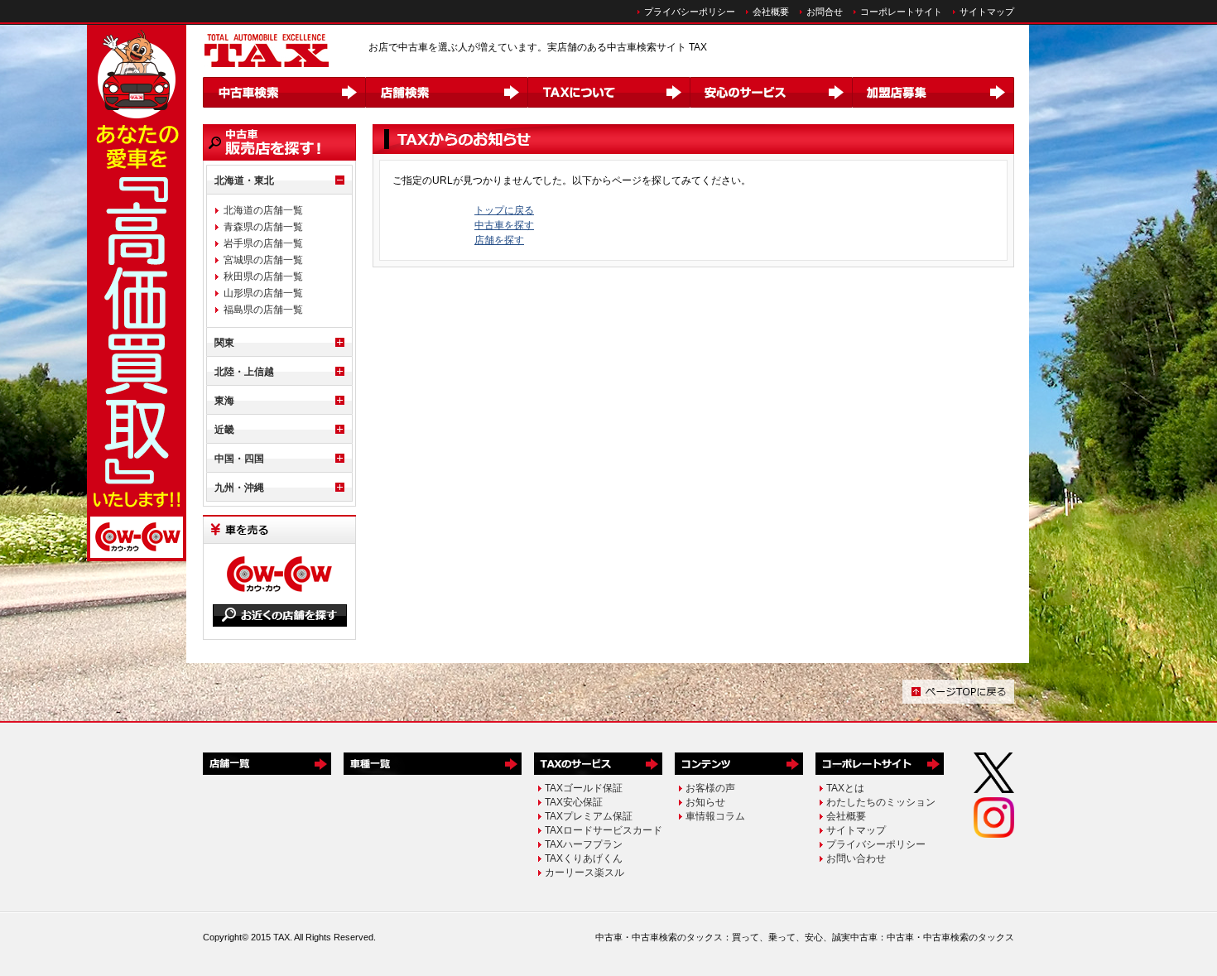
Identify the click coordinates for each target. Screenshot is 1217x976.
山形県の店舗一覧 (263, 293)
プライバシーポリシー (689, 12)
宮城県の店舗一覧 (263, 260)
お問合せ (824, 12)
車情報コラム (715, 816)
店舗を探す (499, 240)
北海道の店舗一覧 (263, 210)
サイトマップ (987, 12)
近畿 (224, 429)
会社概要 (771, 12)
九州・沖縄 (239, 487)
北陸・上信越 (244, 371)
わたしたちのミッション (881, 802)
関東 (224, 343)
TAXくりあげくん (584, 858)
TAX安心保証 (574, 802)
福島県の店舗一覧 (263, 309)
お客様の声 (710, 788)
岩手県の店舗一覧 (263, 243)
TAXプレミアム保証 (589, 816)
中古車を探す (504, 225)
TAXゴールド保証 (584, 788)
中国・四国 (239, 458)
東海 (224, 400)
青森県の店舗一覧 (263, 227)
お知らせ (705, 802)
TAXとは (845, 788)
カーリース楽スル (584, 872)
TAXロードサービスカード (603, 830)
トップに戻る (504, 210)
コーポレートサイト (901, 12)
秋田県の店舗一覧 (263, 276)
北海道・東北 (244, 180)
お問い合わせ (856, 858)
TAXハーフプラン (584, 844)
